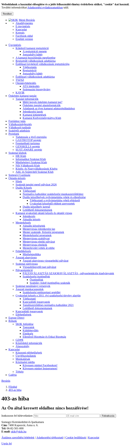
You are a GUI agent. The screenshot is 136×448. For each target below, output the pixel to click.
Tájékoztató (29, 190)
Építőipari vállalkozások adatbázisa (35, 76)
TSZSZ (20, 79)
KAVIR (20, 92)
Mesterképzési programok (37, 235)
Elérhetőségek (23, 314)
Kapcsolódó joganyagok (36, 301)
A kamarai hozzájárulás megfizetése (35, 57)
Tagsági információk (27, 98)
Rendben (7, 14)
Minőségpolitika (32, 254)
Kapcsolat (14, 349)
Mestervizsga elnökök (35, 244)
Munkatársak (23, 358)
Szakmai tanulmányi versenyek (33, 286)
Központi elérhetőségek (29, 352)
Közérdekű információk (29, 343)
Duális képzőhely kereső (36, 206)
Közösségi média (25, 362)
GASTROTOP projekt (28, 140)
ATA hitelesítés (31, 86)
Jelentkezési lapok (33, 111)
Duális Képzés (24, 187)
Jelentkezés (29, 216)
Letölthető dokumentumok (37, 209)
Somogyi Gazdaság (19, 175)
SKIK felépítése (24, 324)
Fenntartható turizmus (28, 143)
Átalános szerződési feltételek (17, 437)
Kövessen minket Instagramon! (40, 368)
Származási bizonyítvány (36, 89)
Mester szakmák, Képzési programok (43, 232)
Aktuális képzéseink (34, 225)
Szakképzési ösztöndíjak (36, 276)
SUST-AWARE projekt (29, 149)
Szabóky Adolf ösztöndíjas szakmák (50, 282)
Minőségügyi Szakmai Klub (31, 162)
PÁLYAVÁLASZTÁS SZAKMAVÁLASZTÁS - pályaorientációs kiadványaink (68, 273)
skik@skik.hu (18, 431)
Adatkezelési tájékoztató (49, 437)
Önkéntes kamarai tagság (22, 95)
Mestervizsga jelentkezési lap (39, 228)
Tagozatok (28, 327)
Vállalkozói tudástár (19, 127)
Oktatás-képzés (17, 178)
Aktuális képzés (31, 219)
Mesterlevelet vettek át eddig (39, 247)
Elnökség (28, 333)
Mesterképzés (23, 222)
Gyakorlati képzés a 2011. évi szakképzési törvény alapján (48, 295)
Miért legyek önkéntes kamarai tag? (42, 102)
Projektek (13, 133)
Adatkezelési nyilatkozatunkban (45, 7)
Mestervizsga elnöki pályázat (39, 241)
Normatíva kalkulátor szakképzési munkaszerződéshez (53, 194)
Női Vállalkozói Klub (28, 165)
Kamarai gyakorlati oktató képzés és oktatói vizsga (44, 213)
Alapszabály (22, 346)
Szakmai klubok (17, 152)
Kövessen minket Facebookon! (40, 365)
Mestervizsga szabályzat (36, 238)
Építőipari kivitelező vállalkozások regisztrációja (42, 64)
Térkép (20, 371)
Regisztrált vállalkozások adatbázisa (36, 60)
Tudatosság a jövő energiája (31, 136)
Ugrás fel (6, 443)
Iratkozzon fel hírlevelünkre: (17, 415)
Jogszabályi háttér (32, 54)
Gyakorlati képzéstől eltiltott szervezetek (52, 203)
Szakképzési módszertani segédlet (41, 292)
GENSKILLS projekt (28, 146)
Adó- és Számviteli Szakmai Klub (34, 171)
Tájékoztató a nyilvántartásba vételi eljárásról (55, 200)
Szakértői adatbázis (19, 130)
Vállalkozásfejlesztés (20, 124)
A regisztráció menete (35, 51)
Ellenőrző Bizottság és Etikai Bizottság (44, 336)
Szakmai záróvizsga (27, 263)
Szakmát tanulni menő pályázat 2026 (36, 184)
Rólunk (12, 320)
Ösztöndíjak (36, 279)
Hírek (19, 181)
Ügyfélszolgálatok (26, 355)
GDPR (19, 339)
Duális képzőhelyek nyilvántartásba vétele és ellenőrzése (54, 197)
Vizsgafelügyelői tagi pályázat (39, 266)
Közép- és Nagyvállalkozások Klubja (36, 168)
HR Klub (21, 156)
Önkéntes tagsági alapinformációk (42, 105)
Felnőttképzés (23, 251)
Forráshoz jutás (17, 121)
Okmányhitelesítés (26, 83)
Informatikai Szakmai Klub (31, 159)
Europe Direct (16, 317)
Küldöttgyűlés (30, 330)
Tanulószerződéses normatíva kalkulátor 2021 (48, 305)
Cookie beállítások (75, 437)
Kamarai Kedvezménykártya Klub (42, 117)
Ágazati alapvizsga (26, 257)
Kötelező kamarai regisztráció (32, 48)
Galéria (12, 374)
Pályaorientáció (24, 270)
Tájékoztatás (30, 67)
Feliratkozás (108, 416)
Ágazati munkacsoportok (30, 289)
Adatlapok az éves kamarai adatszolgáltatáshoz (49, 108)
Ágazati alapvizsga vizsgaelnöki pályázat (45, 260)
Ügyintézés (14, 45)
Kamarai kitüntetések (34, 114)
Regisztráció (29, 70)
